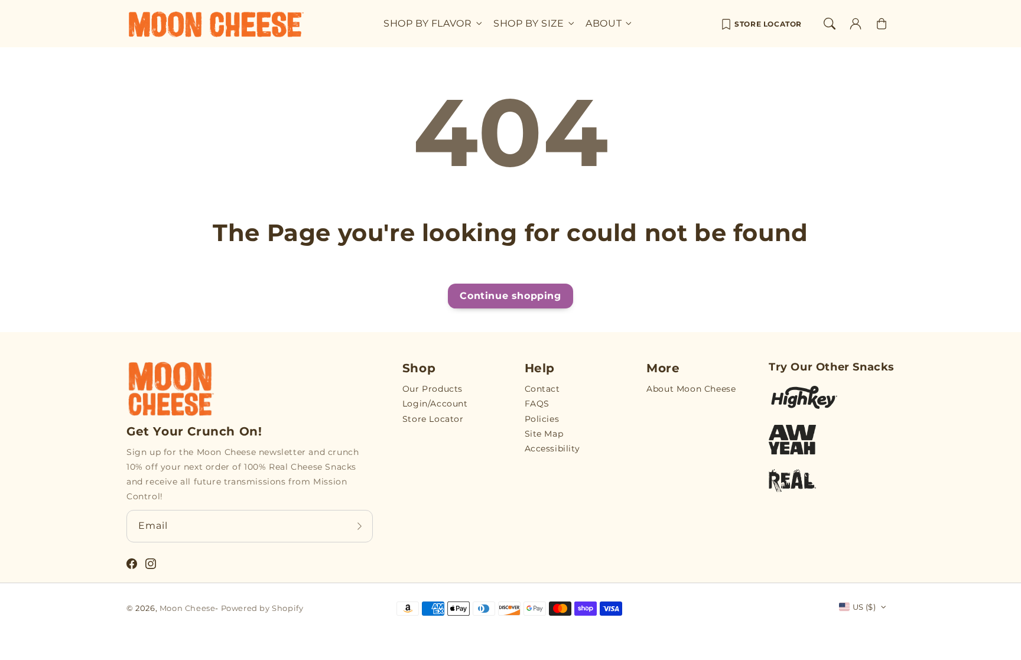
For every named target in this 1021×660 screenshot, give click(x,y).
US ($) (864, 607)
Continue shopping (510, 295)
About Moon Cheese (691, 388)
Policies (542, 419)
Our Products (432, 388)
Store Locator (768, 23)
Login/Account (435, 403)
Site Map (544, 433)
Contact (542, 388)
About (604, 23)
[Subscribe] (360, 526)
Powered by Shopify (262, 608)
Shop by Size (528, 23)
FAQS (537, 403)
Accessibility (552, 448)
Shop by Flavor (427, 23)
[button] (830, 24)
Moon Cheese (188, 608)
